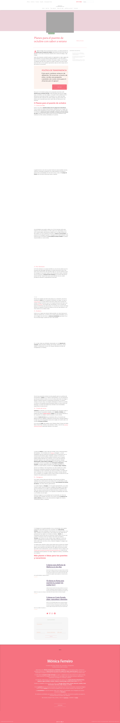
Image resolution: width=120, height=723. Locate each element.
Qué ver (47, 8)
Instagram (66, 697)
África (28, 1)
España (41, 1)
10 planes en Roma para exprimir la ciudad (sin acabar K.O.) (55, 583)
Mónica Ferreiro (80, 40)
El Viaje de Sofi (99, 721)
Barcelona (40, 304)
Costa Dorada (37, 301)
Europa (37, 1)
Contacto (76, 8)
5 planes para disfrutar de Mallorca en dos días (55, 566)
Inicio (43, 8)
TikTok (76, 697)
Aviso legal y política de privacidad (5, 721)
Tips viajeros (53, 8)
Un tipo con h (117, 721)
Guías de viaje (60, 8)
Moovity (113, 721)
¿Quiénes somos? (69, 8)
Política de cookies (11, 721)
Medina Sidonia (46, 413)
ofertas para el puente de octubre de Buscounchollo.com (47, 550)
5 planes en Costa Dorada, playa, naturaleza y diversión (56, 598)
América (32, 1)
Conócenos (60, 705)
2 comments (35, 576)
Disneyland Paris (48, 1)
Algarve (52, 453)
